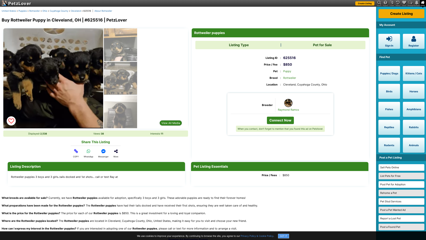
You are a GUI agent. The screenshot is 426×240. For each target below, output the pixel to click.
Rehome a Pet (388, 192)
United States (9, 11)
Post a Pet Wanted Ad (393, 210)
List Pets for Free (390, 176)
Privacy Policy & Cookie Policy (257, 235)
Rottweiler (34, 11)
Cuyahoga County (59, 11)
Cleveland (76, 11)
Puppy (287, 71)
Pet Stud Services (390, 201)
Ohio (44, 11)
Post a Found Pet (390, 226)
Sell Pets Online (389, 167)
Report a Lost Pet (390, 218)
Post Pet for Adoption (393, 184)
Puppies (22, 11)
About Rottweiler (103, 11)
